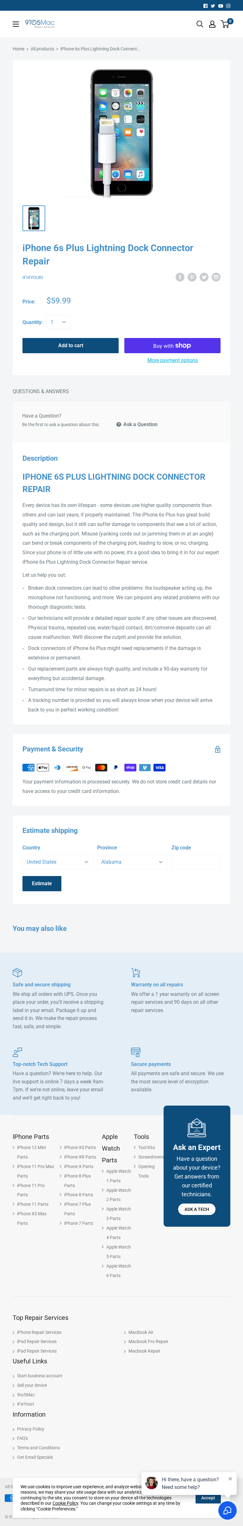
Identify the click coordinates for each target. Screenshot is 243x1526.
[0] (225, 24)
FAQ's (22, 1438)
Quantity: (32, 322)
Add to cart (70, 345)
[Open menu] (16, 24)
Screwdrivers (151, 1156)
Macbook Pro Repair (148, 1341)
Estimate (42, 883)
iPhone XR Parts (80, 1156)
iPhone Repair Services (39, 1332)
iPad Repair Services (37, 1351)
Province (107, 848)
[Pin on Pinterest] (192, 277)
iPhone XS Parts (80, 1147)
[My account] (212, 24)
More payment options (172, 360)
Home (18, 48)
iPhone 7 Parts (78, 1223)
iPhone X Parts (78, 1166)
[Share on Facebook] (180, 277)
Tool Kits (146, 1147)
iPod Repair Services (37, 1341)
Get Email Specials (35, 1457)
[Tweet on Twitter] (204, 277)
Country (31, 848)
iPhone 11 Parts (32, 1204)
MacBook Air (140, 1332)
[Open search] (199, 24)
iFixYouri (32, 277)
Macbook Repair (144, 1351)
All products (42, 48)
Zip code (181, 848)
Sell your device (32, 1385)
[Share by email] (216, 277)
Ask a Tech (196, 1209)
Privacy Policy (30, 1429)
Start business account (39, 1375)
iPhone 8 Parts (78, 1194)
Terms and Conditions (38, 1447)
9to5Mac (26, 1394)
